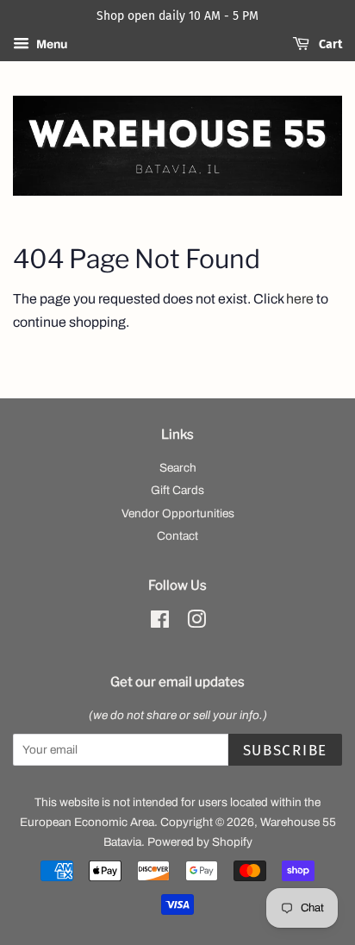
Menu (50, 44)
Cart (329, 44)
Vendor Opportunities (177, 513)
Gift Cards (177, 490)
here (300, 298)
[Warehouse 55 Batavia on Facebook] (160, 622)
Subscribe (285, 751)
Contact (177, 535)
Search (177, 467)
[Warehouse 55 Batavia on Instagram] (196, 622)
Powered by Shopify (199, 841)
